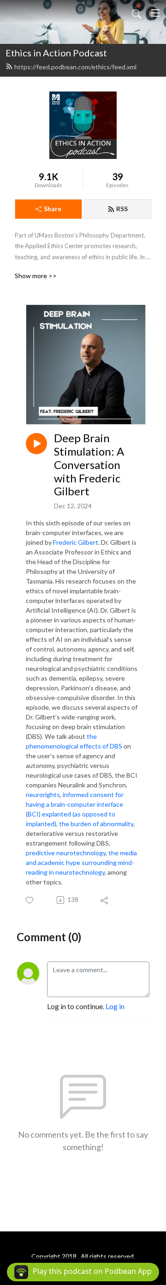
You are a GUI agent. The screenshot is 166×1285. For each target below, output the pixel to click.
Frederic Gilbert (75, 542)
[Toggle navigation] (155, 13)
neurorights (43, 794)
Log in (115, 1006)
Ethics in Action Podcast (56, 52)
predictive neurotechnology (66, 853)
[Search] (136, 13)
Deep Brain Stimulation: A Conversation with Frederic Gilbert (89, 465)
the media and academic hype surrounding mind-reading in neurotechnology (81, 862)
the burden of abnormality (96, 824)
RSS (122, 209)
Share (52, 209)
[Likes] (30, 900)
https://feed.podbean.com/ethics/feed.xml (75, 67)
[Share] (105, 900)
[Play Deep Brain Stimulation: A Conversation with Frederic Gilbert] (36, 443)
